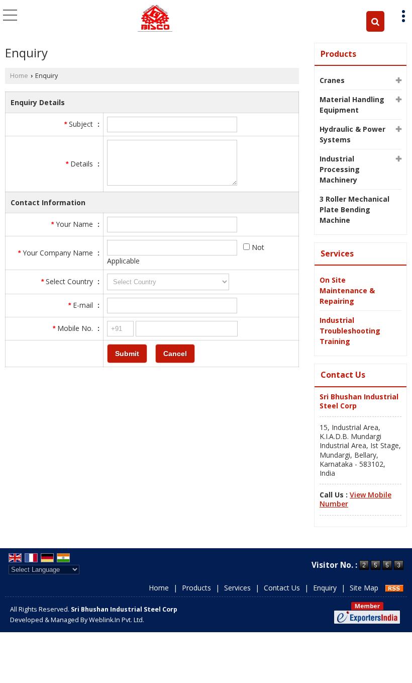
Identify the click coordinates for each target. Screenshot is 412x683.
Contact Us (282, 587)
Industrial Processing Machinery (340, 169)
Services (337, 253)
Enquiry (325, 587)
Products (338, 53)
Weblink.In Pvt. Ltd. (116, 620)
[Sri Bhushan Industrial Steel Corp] (155, 18)
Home (19, 75)
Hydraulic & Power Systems (352, 134)
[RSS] (394, 587)
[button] (355, 499)
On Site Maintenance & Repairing (347, 290)
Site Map (364, 587)
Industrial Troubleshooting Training (350, 330)
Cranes (332, 80)
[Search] (375, 21)
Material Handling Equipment (352, 105)
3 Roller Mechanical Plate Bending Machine (354, 209)
